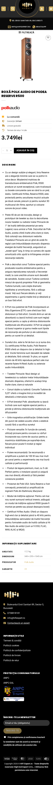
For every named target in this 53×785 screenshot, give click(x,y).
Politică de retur (11, 660)
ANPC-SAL (8, 683)
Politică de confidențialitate (17, 650)
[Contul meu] (42, 8)
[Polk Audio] (10, 108)
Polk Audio (29, 562)
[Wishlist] (48, 38)
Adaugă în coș (25, 150)
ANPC (6, 678)
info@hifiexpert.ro (16, 618)
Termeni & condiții (12, 640)
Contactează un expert (18, 623)
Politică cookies (11, 645)
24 (25, 569)
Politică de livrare (11, 655)
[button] (3, 8)
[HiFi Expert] (27, 9)
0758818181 (13, 613)
